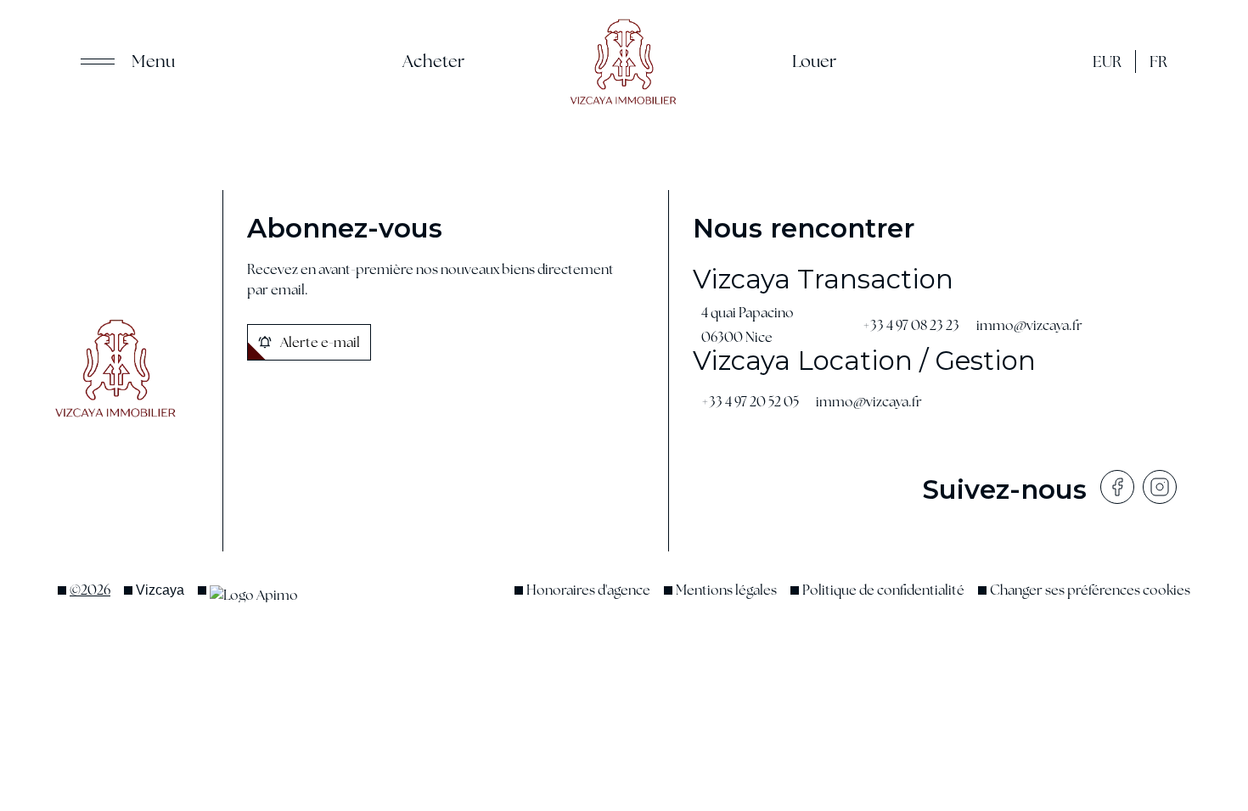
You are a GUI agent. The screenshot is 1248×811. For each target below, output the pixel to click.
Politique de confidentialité (883, 590)
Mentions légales (726, 590)
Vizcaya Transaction (823, 279)
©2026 (90, 590)
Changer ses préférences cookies (1090, 590)
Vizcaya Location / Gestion (864, 360)
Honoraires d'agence (588, 590)
